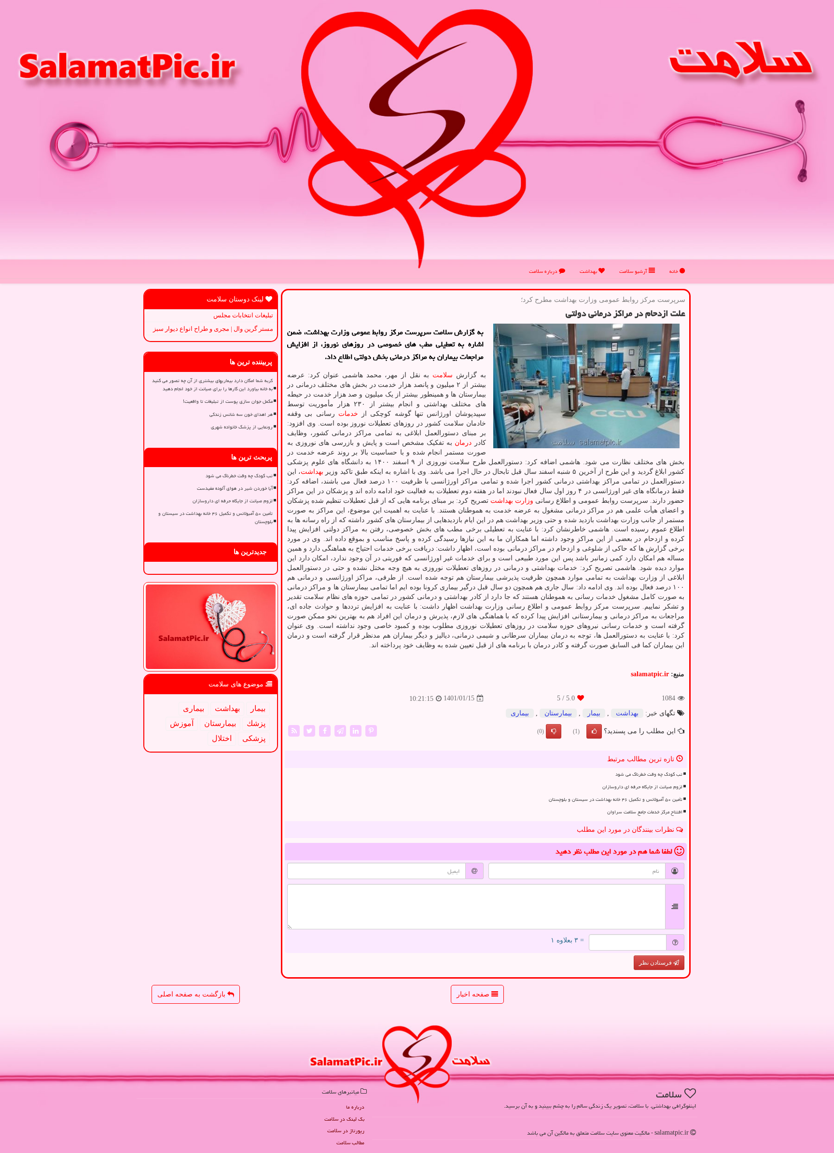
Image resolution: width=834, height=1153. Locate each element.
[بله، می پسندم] (594, 731)
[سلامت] (417, 138)
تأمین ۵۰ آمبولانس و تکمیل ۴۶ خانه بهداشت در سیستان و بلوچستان (615, 799)
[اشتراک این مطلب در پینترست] (371, 730)
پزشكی (253, 738)
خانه (674, 271)
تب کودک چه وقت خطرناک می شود (648, 774)
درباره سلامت (544, 271)
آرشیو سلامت (634, 271)
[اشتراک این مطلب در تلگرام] (340, 730)
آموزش (182, 723)
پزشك (256, 723)
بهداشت (589, 271)
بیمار (593, 713)
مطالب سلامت (350, 1143)
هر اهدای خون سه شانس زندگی (241, 414)
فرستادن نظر (656, 962)
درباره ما (355, 1107)
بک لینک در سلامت (344, 1119)
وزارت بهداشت (511, 500)
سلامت (442, 375)
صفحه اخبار (474, 994)
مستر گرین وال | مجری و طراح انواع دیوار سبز (213, 328)
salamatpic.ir (650, 674)
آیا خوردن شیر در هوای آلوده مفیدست (235, 488)
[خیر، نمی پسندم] (553, 731)
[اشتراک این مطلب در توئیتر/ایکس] (309, 730)
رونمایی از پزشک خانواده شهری (242, 427)
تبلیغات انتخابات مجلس (243, 315)
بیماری (520, 713)
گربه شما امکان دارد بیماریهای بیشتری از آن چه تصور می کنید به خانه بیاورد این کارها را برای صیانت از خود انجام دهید (212, 385)
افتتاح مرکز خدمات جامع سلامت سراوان (644, 812)
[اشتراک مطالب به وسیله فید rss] (294, 730)
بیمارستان (558, 713)
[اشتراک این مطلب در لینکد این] (355, 730)
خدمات (348, 413)
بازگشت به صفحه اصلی (192, 994)
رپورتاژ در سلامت (345, 1130)
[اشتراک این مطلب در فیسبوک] (325, 730)
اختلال (222, 738)
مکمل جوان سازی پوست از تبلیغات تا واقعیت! (228, 401)
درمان (463, 442)
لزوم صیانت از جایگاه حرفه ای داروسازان (642, 787)
